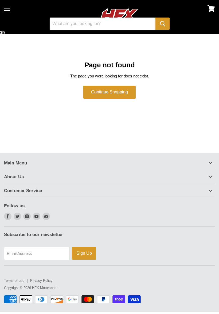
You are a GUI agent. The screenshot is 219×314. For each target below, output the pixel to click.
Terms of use (14, 281)
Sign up (84, 253)
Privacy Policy (41, 281)
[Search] (162, 24)
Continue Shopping (109, 92)
